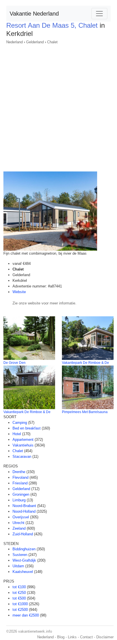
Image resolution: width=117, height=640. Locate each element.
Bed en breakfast (26, 428)
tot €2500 (20, 609)
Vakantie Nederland (34, 13)
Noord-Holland (23, 511)
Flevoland (20, 477)
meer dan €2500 (25, 615)
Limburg (19, 500)
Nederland (14, 42)
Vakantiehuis (23, 445)
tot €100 (19, 587)
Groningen (20, 494)
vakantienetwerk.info (35, 631)
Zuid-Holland (22, 534)
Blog (60, 637)
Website (19, 292)
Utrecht (18, 523)
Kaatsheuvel (22, 572)
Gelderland (35, 42)
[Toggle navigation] (99, 13)
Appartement (23, 439)
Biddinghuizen (23, 549)
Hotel (16, 434)
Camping (19, 422)
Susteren (19, 555)
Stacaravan (21, 456)
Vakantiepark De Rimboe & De (85, 363)
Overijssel (20, 517)
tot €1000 (20, 604)
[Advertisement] (58, 106)
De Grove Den (14, 363)
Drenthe (18, 472)
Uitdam (18, 566)
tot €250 (19, 592)
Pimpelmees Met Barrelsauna (85, 412)
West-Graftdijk (24, 560)
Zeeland (19, 528)
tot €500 (19, 598)
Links (72, 637)
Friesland (20, 483)
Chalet (52, 42)
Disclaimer (105, 637)
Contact (86, 637)
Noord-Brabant (24, 506)
